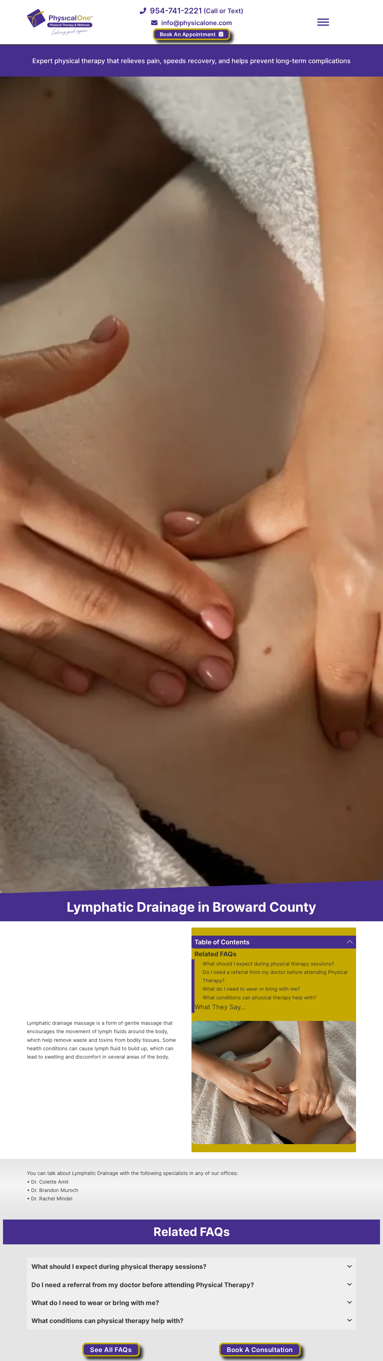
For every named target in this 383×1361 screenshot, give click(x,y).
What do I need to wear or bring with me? (251, 989)
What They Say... (220, 1007)
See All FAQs (111, 1350)
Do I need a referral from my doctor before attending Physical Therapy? (275, 976)
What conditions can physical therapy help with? (259, 998)
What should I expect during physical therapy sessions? (268, 964)
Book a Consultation (260, 1350)
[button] (274, 942)
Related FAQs (215, 954)
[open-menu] (323, 22)
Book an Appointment (188, 34)
